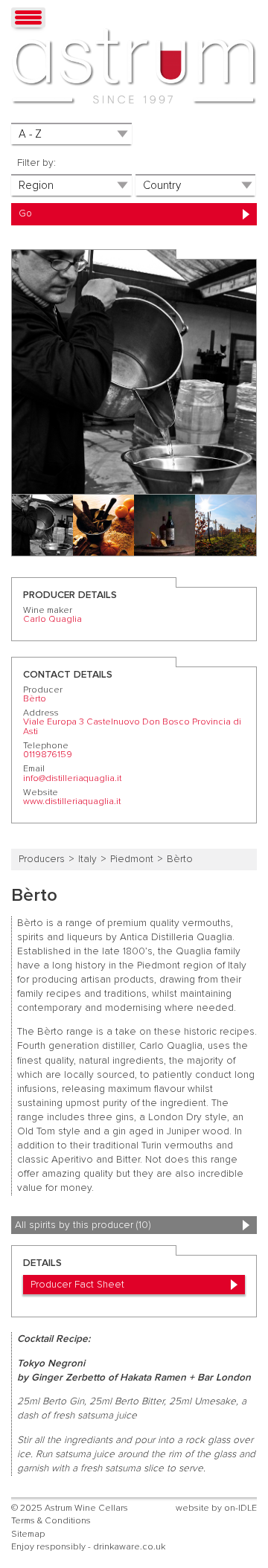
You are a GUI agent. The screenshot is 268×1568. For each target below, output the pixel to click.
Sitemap (28, 1534)
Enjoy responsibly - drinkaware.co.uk (88, 1547)
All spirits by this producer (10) (82, 1225)
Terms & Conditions (51, 1521)
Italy (87, 859)
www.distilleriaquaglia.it (72, 801)
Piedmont (131, 859)
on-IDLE (240, 1508)
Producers (42, 859)
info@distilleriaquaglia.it (72, 778)
